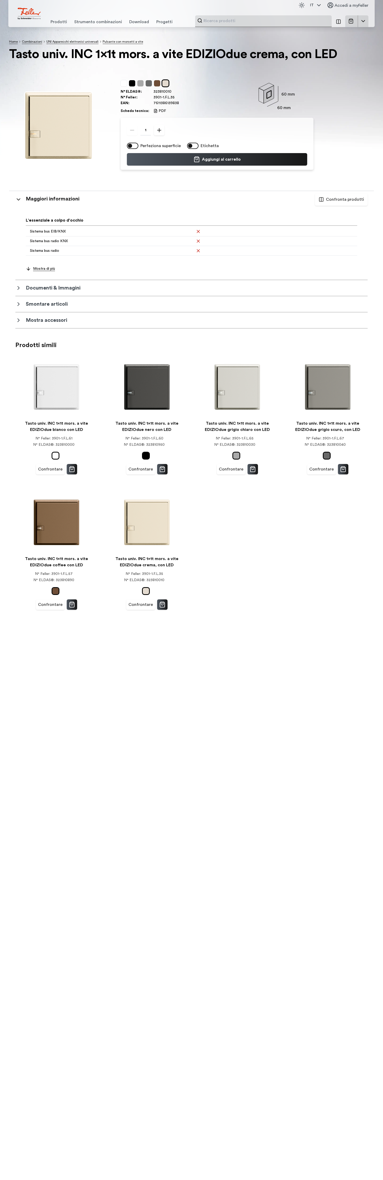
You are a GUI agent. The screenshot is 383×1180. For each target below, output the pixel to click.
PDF (162, 111)
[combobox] (266, 21)
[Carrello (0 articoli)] (352, 21)
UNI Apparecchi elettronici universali (72, 41)
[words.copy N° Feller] (177, 97)
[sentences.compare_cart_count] (338, 21)
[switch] (132, 146)
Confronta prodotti (345, 199)
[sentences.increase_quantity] (159, 130)
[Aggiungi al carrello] (72, 469)
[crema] (166, 83)
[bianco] (125, 83)
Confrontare (50, 469)
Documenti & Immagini (53, 288)
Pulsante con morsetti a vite (123, 41)
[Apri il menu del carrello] (363, 21)
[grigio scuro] (150, 83)
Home (13, 41)
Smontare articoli (47, 304)
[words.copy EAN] (181, 103)
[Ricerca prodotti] (199, 20)
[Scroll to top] (368, 1165)
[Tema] (301, 5)
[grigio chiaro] (141, 83)
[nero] (133, 83)
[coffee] (158, 83)
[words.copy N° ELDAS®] (174, 92)
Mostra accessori (46, 320)
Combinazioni (32, 41)
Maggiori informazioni (52, 199)
